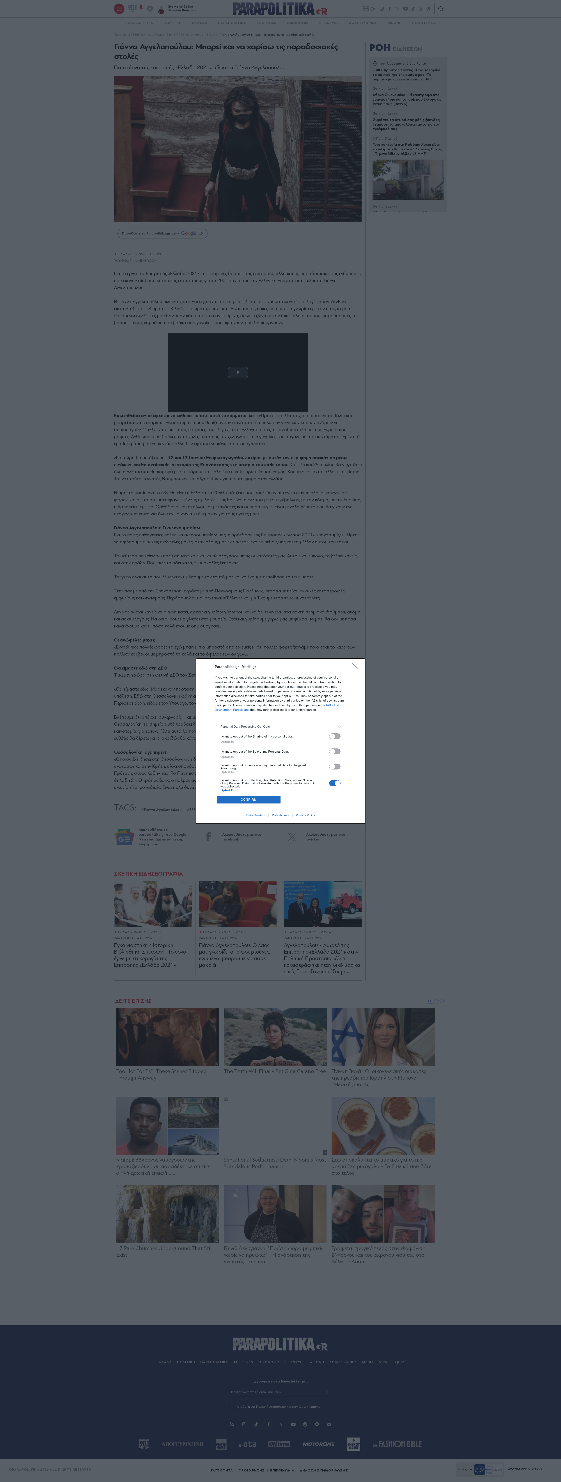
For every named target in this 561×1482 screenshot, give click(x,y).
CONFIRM (249, 799)
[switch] (335, 736)
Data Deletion (255, 815)
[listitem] (280, 726)
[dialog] (280, 741)
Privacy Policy (305, 815)
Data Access (280, 815)
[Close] (356, 667)
